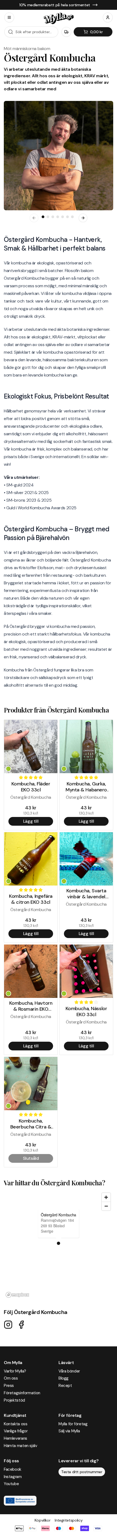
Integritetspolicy (68, 1520)
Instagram (13, 1476)
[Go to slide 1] (43, 216)
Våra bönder (69, 1371)
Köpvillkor (43, 1520)
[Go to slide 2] (48, 216)
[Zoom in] (106, 1197)
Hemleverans (15, 1438)
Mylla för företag (73, 1424)
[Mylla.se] (58, 18)
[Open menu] (9, 17)
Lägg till (30, 821)
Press (9, 1385)
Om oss (11, 1378)
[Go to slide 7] (72, 216)
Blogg (64, 1378)
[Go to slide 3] (52, 216)
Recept (65, 1385)
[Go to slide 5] (62, 216)
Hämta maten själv (20, 1445)
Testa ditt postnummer (81, 1471)
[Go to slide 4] (57, 216)
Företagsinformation (22, 1393)
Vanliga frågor (16, 1431)
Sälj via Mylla (69, 1431)
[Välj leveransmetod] (66, 32)
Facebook (12, 1469)
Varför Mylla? (15, 1371)
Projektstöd (14, 1400)
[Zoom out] (106, 1206)
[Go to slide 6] (67, 216)
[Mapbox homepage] (17, 1295)
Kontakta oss (15, 1424)
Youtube (11, 1483)
